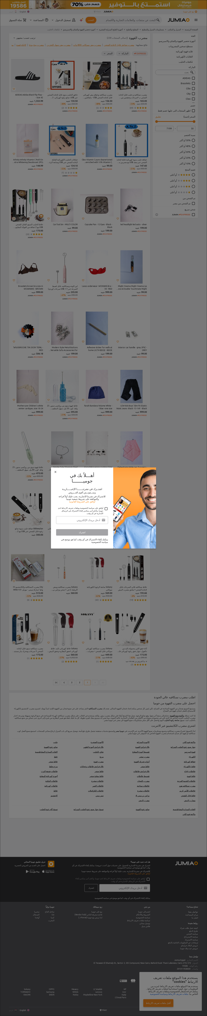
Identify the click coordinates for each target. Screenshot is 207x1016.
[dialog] (103, 508)
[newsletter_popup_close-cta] (55, 472)
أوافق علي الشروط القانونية (82, 501)
